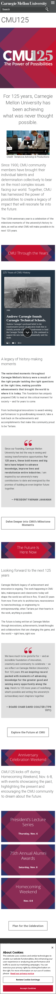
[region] (28, 968)
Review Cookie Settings (28, 979)
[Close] (52, 947)
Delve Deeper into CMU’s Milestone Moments (28, 523)
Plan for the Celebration (28, 925)
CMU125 (15, 20)
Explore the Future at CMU (28, 732)
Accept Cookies (28, 988)
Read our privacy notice (22, 973)
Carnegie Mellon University (24, 4)
